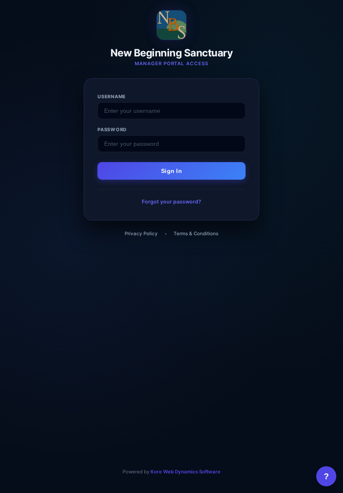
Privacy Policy (141, 233)
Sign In (171, 171)
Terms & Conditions (196, 233)
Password (112, 129)
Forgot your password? (171, 201)
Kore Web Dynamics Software (185, 472)
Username (111, 96)
